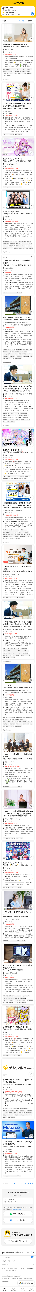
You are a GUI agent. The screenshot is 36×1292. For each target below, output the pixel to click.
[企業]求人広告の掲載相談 (25, 1278)
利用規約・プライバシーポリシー (10, 1278)
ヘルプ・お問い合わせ (7, 1276)
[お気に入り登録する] (31, 39)
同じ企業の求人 (7, 79)
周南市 (17, 1268)
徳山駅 (22, 1268)
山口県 (11, 1268)
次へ (29, 1183)
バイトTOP (4, 1268)
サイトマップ (17, 1276)
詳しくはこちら (17, 1209)
